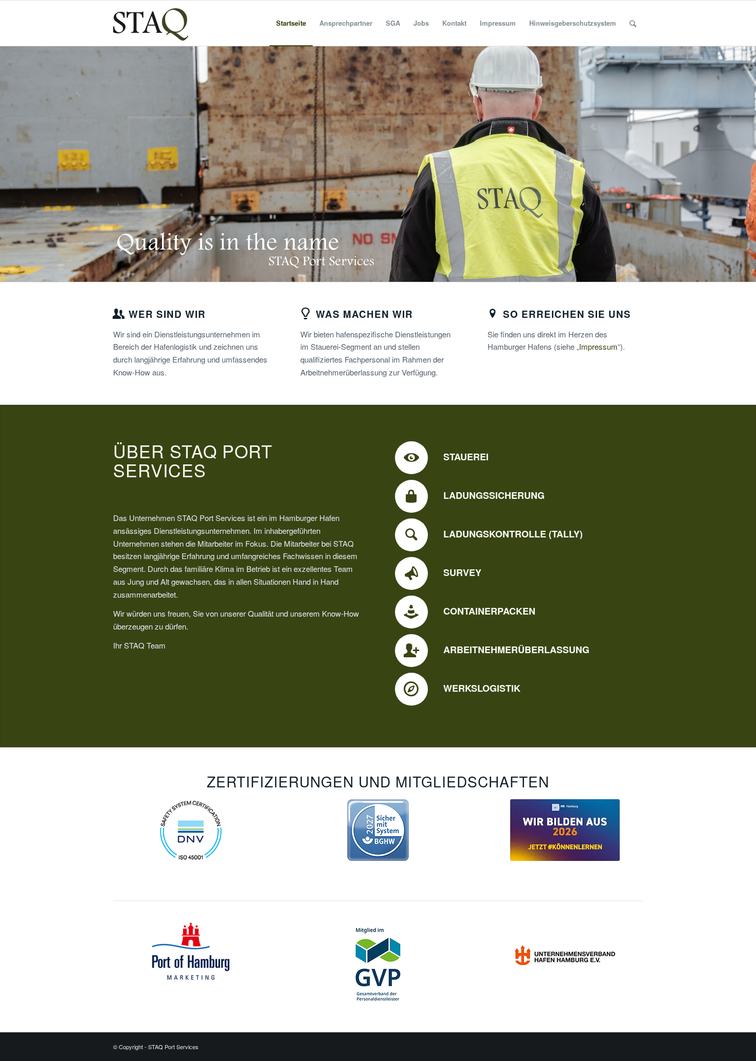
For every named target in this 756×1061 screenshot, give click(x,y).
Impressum (598, 346)
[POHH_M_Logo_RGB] (190, 951)
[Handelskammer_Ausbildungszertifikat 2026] (565, 830)
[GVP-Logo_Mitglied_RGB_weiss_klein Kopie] (378, 964)
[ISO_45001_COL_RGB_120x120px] (191, 830)
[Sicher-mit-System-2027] (378, 830)
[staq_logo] (150, 23)
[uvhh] (565, 953)
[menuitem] (291, 23)
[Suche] (633, 23)
